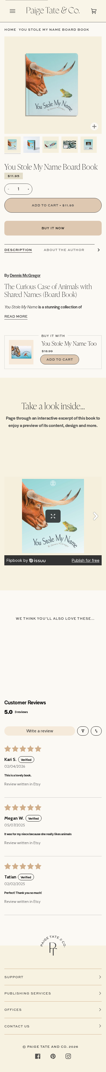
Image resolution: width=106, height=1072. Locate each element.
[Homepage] (53, 945)
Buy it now (53, 228)
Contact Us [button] (17, 1026)
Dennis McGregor (25, 275)
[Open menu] (18, 11)
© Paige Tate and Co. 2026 (50, 1046)
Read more (15, 316)
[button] (12, 145)
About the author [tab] (64, 249)
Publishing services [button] (27, 993)
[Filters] (83, 731)
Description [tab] (18, 249)
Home (10, 29)
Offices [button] (13, 1009)
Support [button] (13, 977)
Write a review (39, 730)
